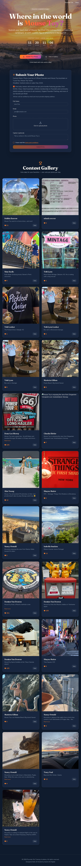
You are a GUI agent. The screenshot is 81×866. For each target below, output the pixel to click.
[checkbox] (14, 142)
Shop (77, 2)
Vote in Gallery (53, 57)
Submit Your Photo (32, 57)
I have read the (26, 143)
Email (14, 109)
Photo (15, 116)
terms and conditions (31, 143)
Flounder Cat (69, 2)
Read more (7, 440)
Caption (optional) (18, 133)
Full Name (16, 101)
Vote (35, 225)
